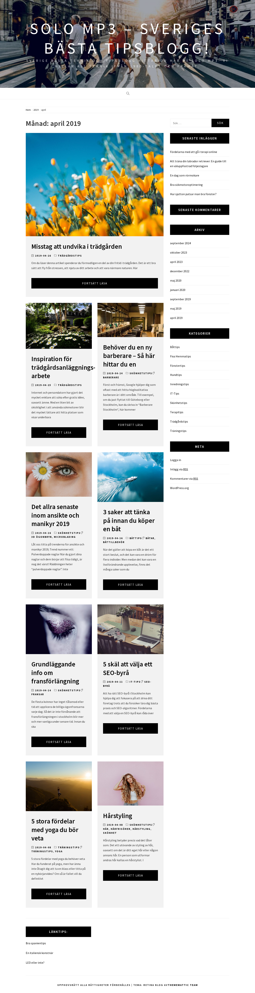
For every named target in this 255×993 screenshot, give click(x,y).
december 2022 (179, 271)
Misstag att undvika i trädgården (76, 246)
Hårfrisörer (120, 829)
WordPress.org (179, 488)
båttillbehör (114, 542)
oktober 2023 (178, 252)
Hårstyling (117, 816)
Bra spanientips (36, 943)
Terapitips (176, 412)
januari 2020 (177, 290)
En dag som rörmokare (184, 175)
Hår (106, 829)
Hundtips (176, 375)
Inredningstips (179, 384)
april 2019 (176, 318)
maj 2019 (175, 308)
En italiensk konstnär (39, 953)
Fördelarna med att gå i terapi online (193, 152)
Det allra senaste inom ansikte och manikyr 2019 (55, 515)
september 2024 (180, 243)
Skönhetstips (141, 373)
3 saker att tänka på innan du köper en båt (129, 520)
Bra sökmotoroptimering (186, 185)
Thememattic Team (183, 985)
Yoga (59, 851)
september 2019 (180, 299)
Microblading (65, 537)
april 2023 (176, 262)
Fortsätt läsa (94, 283)
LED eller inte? (35, 962)
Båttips (136, 538)
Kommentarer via (184, 478)
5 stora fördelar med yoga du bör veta (54, 829)
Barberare (111, 377)
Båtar (150, 538)
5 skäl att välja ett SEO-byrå (127, 668)
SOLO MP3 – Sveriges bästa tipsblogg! (127, 38)
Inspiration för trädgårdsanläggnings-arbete (63, 367)
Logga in (175, 460)
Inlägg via (179, 469)
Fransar (37, 694)
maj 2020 (175, 280)
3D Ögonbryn (41, 537)
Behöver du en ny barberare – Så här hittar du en (129, 355)
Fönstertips (177, 365)
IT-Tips (135, 681)
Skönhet (110, 832)
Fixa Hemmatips (180, 356)
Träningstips (69, 847)
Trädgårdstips (70, 255)
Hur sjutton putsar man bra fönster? (193, 194)
